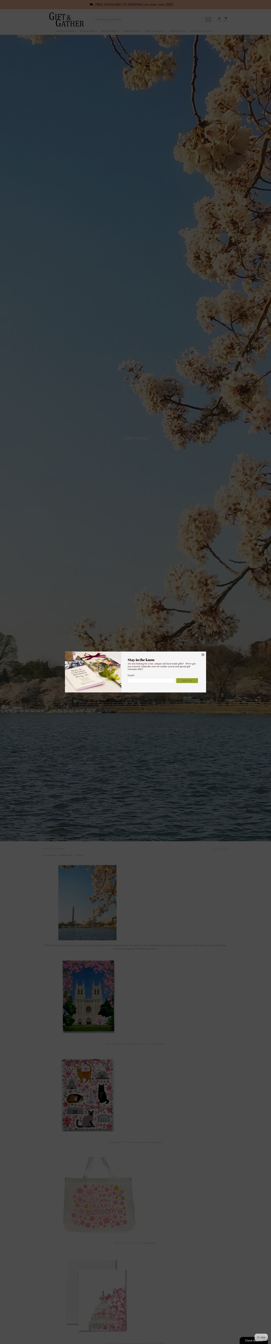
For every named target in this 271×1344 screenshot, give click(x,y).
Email (131, 675)
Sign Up (187, 680)
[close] (203, 654)
